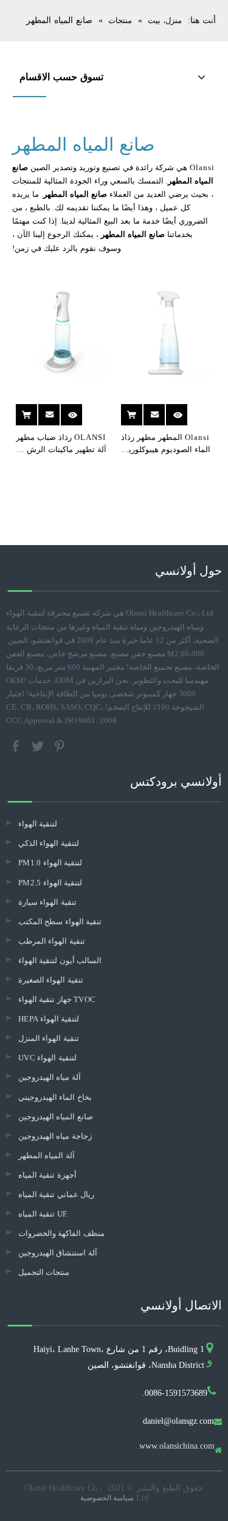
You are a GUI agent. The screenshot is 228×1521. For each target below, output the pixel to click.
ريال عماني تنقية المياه (56, 1194)
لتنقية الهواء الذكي (48, 843)
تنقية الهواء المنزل (48, 1038)
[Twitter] (39, 745)
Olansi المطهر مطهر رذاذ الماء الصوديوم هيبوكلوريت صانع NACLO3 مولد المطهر (165, 444)
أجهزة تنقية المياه (47, 1174)
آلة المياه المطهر (46, 1155)
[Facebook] (17, 745)
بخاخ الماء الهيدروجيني (55, 1097)
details (174, 410)
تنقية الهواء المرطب (51, 941)
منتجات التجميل (43, 1272)
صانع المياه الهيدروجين (55, 1116)
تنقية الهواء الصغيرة (50, 979)
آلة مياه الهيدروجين (49, 1077)
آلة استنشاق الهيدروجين (57, 1252)
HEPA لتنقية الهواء (48, 1018)
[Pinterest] (59, 745)
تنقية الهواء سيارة (47, 902)
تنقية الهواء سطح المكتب (60, 921)
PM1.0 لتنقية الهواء (50, 862)
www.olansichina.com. (176, 1446)
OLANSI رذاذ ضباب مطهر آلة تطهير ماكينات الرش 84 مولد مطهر (61, 444)
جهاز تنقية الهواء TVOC (56, 999)
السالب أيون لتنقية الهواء (60, 960)
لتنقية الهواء (37, 823)
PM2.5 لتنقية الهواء (50, 882)
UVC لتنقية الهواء (47, 1057)
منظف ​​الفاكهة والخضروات (61, 1233)
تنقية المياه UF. (43, 1213)
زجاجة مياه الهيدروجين (55, 1136)
